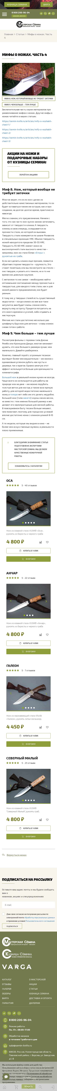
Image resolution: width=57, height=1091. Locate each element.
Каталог (7, 979)
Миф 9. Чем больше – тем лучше (20, 104)
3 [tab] (28, 523)
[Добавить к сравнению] (40, 542)
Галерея (6, 988)
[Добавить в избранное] (47, 542)
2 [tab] (25, 523)
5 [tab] (34, 523)
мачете (27, 398)
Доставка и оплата (40, 998)
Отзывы (6, 984)
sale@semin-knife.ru (20, 1045)
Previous (11, 508)
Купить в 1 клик (30, 550)
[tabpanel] (28, 508)
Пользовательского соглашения (40, 921)
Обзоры (6, 993)
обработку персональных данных (39, 917)
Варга (46, 4)
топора (14, 394)
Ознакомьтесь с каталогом (28, 466)
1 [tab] (23, 523)
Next (46, 508)
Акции (33, 984)
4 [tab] (31, 523)
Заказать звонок (19, 16)
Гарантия (7, 1003)
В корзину (31, 559)
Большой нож (9, 377)
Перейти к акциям (28, 174)
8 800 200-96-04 (21, 12)
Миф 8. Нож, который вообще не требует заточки (28, 98)
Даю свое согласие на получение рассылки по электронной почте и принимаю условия (31, 917)
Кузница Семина (17, 4)
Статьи (33, 988)
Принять (28, 1086)
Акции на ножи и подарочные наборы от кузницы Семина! (27, 157)
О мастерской (37, 979)
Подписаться (12, 926)
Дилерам (34, 1003)
